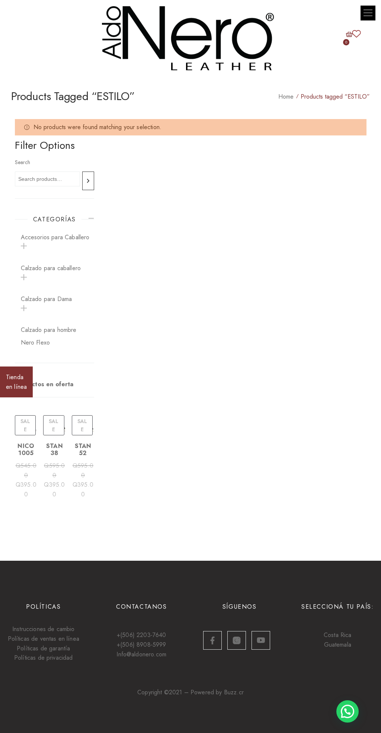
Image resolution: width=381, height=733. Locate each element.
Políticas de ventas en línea (43, 638)
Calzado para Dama (46, 299)
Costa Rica (338, 635)
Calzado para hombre (49, 330)
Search (22, 162)
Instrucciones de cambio (43, 629)
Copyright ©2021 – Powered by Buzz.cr (190, 692)
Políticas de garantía (43, 648)
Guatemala (337, 644)
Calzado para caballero (51, 268)
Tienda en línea (16, 382)
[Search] (88, 181)
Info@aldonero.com (141, 654)
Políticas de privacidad (43, 657)
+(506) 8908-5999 (141, 644)
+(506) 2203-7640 (141, 635)
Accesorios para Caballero (55, 237)
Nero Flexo (35, 342)
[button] (368, 13)
